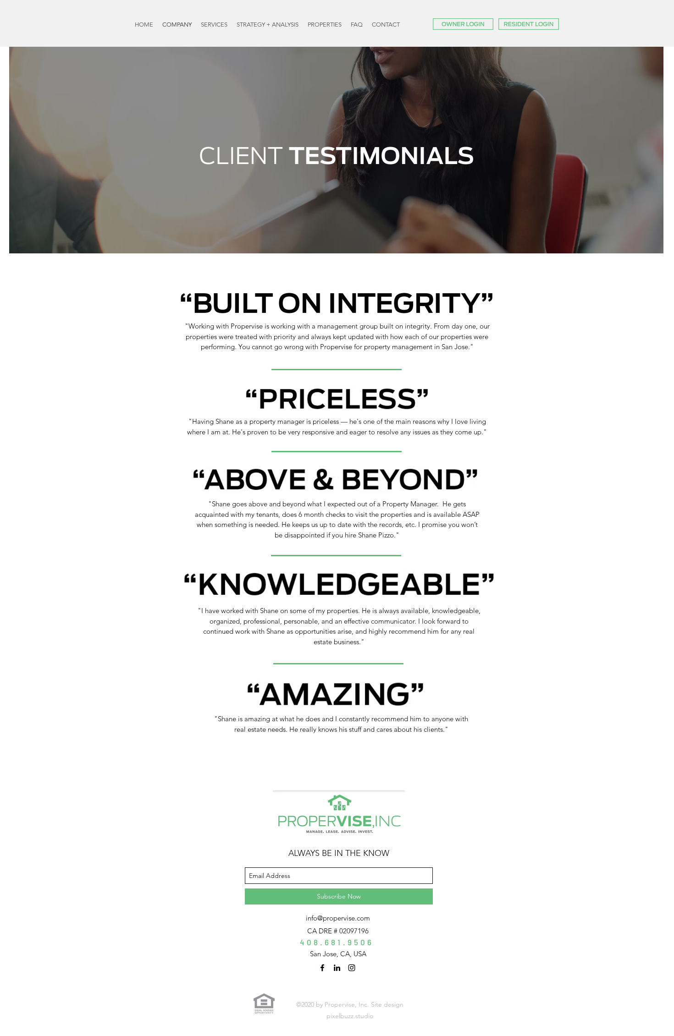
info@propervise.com (338, 918)
